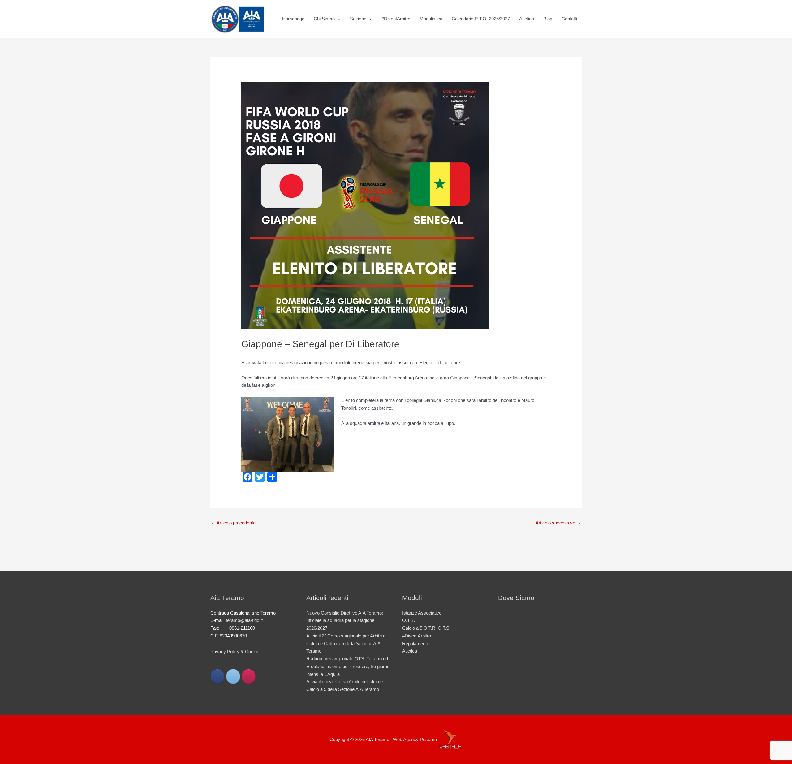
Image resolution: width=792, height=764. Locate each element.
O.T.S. (408, 620)
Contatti (569, 18)
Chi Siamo (324, 18)
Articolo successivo (558, 522)
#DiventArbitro (395, 18)
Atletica (526, 18)
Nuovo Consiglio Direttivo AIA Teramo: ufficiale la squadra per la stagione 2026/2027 (344, 620)
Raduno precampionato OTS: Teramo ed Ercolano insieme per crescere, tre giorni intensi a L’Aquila (347, 666)
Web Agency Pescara (415, 739)
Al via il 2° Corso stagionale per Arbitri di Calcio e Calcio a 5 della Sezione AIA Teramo (346, 643)
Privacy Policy (224, 651)
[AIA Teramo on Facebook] (217, 676)
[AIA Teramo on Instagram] (249, 676)
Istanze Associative (421, 612)
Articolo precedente (233, 522)
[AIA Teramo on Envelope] (233, 676)
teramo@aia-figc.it (244, 620)
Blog (547, 18)
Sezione (358, 18)
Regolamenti (415, 643)
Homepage (293, 18)
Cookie (252, 651)
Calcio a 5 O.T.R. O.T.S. (426, 628)
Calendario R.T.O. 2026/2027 (481, 18)
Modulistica (431, 18)
